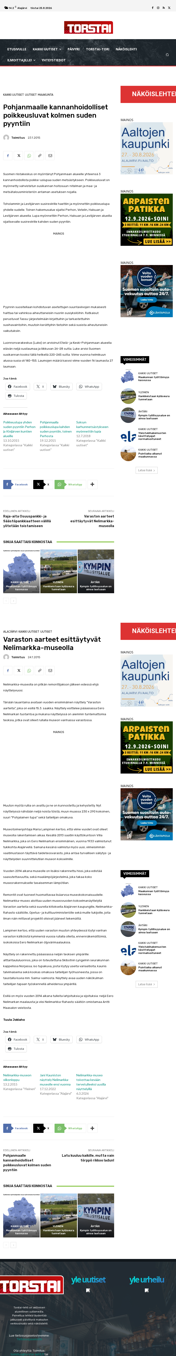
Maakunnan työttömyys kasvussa (21, 588)
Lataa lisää (145, 470)
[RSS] (163, 8)
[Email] (50, 155)
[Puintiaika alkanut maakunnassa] (128, 453)
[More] (93, 484)
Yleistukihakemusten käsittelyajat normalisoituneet (152, 436)
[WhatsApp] (28, 155)
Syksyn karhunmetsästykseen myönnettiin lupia (92, 426)
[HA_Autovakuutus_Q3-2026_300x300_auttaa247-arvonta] (147, 316)
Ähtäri (95, 582)
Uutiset (31, 94)
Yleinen (58, 582)
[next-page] (13, 601)
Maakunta (45, 94)
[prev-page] (6, 601)
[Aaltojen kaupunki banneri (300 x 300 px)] (147, 173)
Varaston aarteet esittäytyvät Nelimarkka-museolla (92, 521)
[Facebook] (152, 8)
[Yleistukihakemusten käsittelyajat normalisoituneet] (128, 434)
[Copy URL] (39, 155)
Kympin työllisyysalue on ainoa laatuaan (96, 588)
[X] (169, 8)
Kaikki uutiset (13, 94)
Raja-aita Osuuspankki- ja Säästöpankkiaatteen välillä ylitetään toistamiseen (27, 521)
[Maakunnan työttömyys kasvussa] (21, 571)
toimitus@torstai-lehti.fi (27, 1354)
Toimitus (18, 137)
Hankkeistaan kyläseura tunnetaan (58, 588)
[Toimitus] (7, 138)
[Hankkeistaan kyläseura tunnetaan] (58, 571)
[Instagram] (158, 8)
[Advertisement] (58, 269)
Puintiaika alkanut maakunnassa (150, 455)
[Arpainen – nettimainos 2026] (147, 244)
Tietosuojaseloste (29, 1339)
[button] (167, 54)
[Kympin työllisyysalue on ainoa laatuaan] (96, 571)
